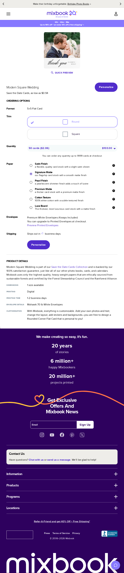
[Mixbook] (62, 14)
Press (47, 533)
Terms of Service (61, 533)
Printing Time (13, 298)
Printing (10, 291)
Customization (14, 311)
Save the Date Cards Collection (69, 267)
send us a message (58, 460)
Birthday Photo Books (78, 4)
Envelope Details (15, 304)
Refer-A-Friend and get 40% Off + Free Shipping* (62, 521)
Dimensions (12, 285)
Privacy (76, 533)
